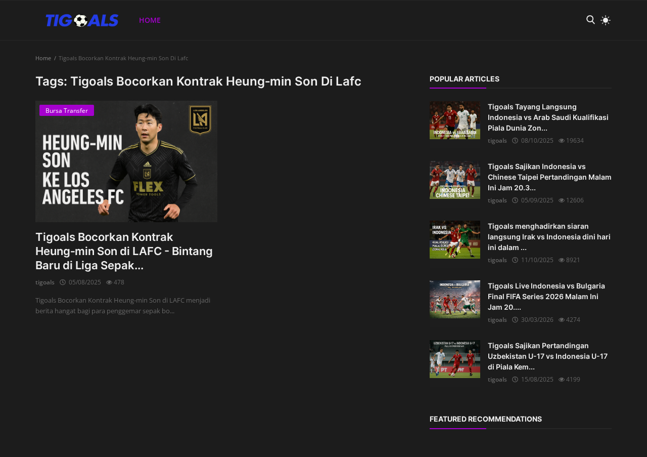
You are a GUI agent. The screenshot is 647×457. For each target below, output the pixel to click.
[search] (590, 20)
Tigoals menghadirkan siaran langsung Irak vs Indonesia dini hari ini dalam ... (549, 237)
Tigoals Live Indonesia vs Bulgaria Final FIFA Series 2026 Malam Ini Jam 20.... (546, 296)
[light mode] (603, 20)
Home (150, 20)
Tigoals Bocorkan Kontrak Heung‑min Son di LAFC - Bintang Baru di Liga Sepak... (124, 251)
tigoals (45, 282)
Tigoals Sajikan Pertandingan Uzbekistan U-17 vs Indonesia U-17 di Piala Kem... (548, 356)
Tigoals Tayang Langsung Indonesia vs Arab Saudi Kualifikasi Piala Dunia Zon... (548, 117)
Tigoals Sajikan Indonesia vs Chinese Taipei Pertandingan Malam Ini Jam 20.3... (550, 177)
